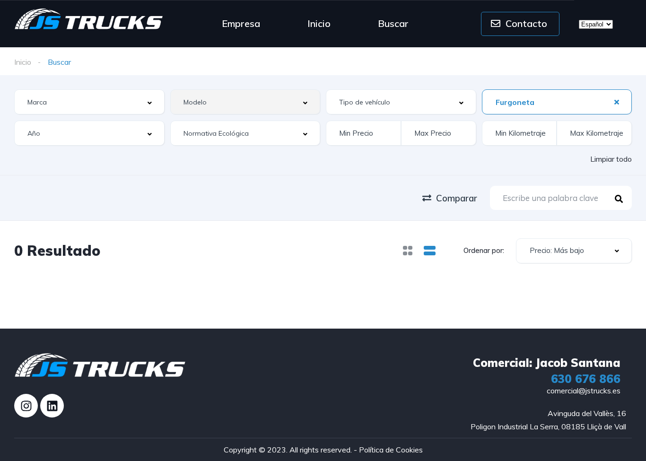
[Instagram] (26, 406)
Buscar (393, 23)
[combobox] (89, 101)
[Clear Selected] (616, 101)
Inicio (319, 23)
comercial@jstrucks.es (583, 390)
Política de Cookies (391, 449)
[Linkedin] (52, 406)
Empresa (241, 23)
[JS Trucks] (89, 19)
